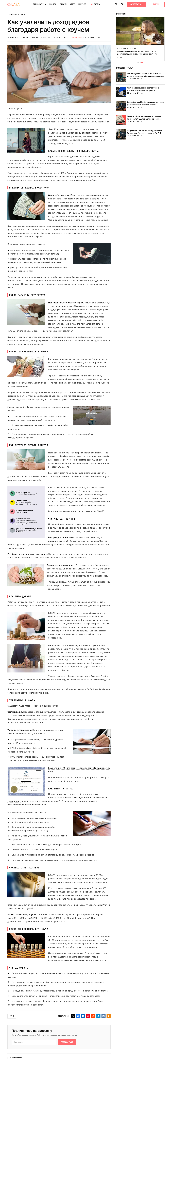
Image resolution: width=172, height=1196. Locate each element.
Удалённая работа (16, 14)
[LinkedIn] (83, 1016)
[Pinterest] (88, 1016)
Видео (72, 4)
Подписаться (67, 1042)
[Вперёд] (162, 31)
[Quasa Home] (13, 4)
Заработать (135, 4)
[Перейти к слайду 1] (138, 62)
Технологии (38, 4)
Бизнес (52, 4)
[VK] (103, 1016)
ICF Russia (66, 797)
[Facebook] (78, 1016)
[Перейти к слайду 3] (141, 62)
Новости (63, 4)
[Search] (116, 4)
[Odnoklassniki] (109, 1016)
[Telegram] (98, 1016)
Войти (156, 4)
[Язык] (122, 4)
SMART (52, 501)
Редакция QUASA (76, 37)
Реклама (96, 4)
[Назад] (118, 31)
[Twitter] (73, 1016)
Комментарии (16, 1058)
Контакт (82, 4)
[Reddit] (93, 1016)
